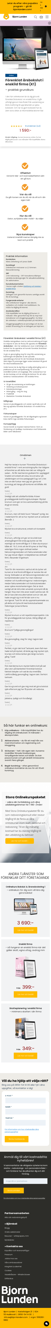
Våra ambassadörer (13, 1262)
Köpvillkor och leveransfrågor (17, 1250)
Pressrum (9, 1254)
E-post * (9, 1096)
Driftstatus (9, 1278)
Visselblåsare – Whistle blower (17, 1274)
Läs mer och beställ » (19, 841)
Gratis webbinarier (12, 1232)
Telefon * (9, 1118)
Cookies (8, 1270)
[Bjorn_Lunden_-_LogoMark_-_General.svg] (6, 17)
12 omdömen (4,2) (33, 126)
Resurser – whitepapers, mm (17, 1236)
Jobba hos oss (11, 1258)
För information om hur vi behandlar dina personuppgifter (24, 1198)
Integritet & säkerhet (13, 1266)
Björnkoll (11, 1223)
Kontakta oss (14, 1246)
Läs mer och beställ (25, 930)
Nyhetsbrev (9, 1240)
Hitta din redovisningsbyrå (16, 1217)
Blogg (7, 1228)
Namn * (8, 1107)
